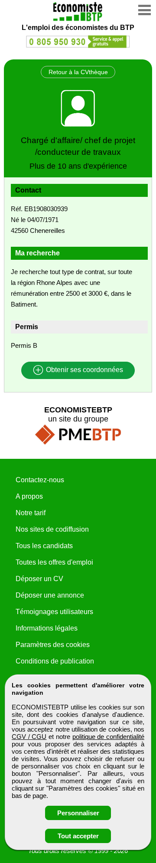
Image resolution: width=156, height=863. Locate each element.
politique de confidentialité (108, 736)
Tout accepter (78, 836)
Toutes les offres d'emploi (54, 562)
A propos (29, 496)
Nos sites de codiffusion (52, 529)
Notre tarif (31, 512)
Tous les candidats (44, 545)
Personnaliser (78, 813)
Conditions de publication (55, 661)
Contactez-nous (40, 480)
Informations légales (47, 628)
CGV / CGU (29, 736)
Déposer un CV (39, 578)
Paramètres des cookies (53, 644)
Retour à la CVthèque (78, 72)
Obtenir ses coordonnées (83, 370)
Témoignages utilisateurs (54, 611)
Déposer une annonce (50, 595)
